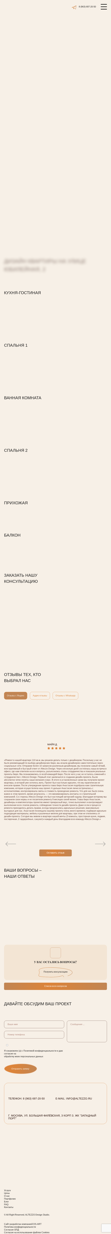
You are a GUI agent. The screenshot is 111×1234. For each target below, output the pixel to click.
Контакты (8, 1207)
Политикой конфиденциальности (35, 65)
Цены (7, 1193)
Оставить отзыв (55, 852)
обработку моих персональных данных (19, 68)
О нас (7, 1196)
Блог (6, 1202)
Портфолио (10, 1199)
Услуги (7, 1190)
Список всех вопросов (55, 986)
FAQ (6, 1204)
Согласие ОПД (11, 1230)
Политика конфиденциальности (20, 1227)
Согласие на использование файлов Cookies (26, 1232)
